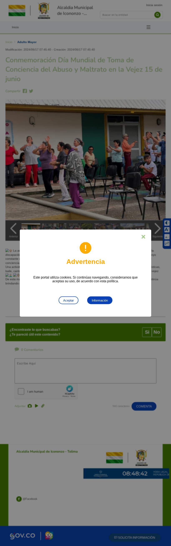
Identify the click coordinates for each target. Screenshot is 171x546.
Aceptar (68, 300)
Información (100, 300)
